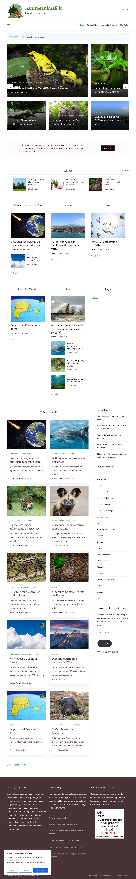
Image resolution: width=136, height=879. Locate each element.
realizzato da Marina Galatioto (18, 875)
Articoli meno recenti (16, 765)
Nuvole (37, 654)
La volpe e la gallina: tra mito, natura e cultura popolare (108, 83)
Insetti (99, 548)
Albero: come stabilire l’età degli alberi (74, 182)
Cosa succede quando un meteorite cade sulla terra (26, 243)
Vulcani (100, 598)
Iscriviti (104, 643)
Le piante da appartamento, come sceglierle (65, 116)
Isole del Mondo (17, 725)
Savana (75, 520)
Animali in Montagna (104, 75)
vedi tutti (14, 339)
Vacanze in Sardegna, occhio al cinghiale (109, 436)
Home (81, 25)
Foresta (77, 725)
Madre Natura (102, 561)
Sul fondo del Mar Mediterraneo (75, 380)
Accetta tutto (40, 870)
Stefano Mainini (16, 250)
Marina (13, 88)
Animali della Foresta (61, 725)
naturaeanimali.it (43, 8)
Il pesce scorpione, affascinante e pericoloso (75, 363)
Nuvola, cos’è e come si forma (33, 259)
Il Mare (98, 108)
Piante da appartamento (64, 108)
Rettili (99, 586)
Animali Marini (58, 454)
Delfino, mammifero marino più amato (75, 346)
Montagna (56, 654)
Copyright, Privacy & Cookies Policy (115, 25)
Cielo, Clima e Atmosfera (20, 454)
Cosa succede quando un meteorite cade (36, 37)
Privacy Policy (92, 25)
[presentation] (10, 86)
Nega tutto (25, 870)
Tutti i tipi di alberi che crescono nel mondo (43, 83)
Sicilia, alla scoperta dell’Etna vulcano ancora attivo (66, 245)
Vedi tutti (124, 171)
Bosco (33, 111)
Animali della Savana (61, 520)
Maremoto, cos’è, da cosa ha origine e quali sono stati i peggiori (109, 116)
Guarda (107, 148)
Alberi (14, 78)
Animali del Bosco (19, 111)
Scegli (12, 870)
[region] (27, 862)
